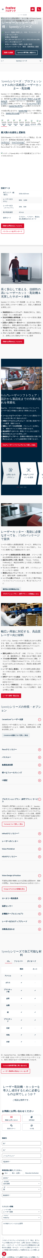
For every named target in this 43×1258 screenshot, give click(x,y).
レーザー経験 (7, 1209)
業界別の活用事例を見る (11, 589)
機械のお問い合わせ (11, 1120)
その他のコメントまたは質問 (13, 1223)
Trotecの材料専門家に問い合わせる (15, 1065)
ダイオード (31, 961)
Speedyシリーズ (14, 61)
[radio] (3, 1173)
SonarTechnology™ (18, 142)
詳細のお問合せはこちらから (12, 226)
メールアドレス (9, 1156)
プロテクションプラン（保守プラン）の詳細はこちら (21, 594)
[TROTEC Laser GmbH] (11, 9)
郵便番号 (6, 1195)
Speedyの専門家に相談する (26, 52)
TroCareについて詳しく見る (13, 824)
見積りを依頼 (8, 52)
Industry (6, 1215)
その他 (32, 1128)
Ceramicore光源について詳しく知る (16, 735)
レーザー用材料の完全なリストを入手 (15, 1071)
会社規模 (6, 1181)
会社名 (6, 1178)
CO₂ (8, 961)
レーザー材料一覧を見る (11, 696)
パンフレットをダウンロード (12, 231)
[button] (4, 1254)
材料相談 (31, 1120)
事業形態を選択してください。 (12, 1170)
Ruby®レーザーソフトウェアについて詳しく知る (19, 445)
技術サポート (11, 1128)
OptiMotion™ (5, 142)
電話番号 (6, 1161)
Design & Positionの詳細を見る (14, 889)
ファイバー (18, 961)
